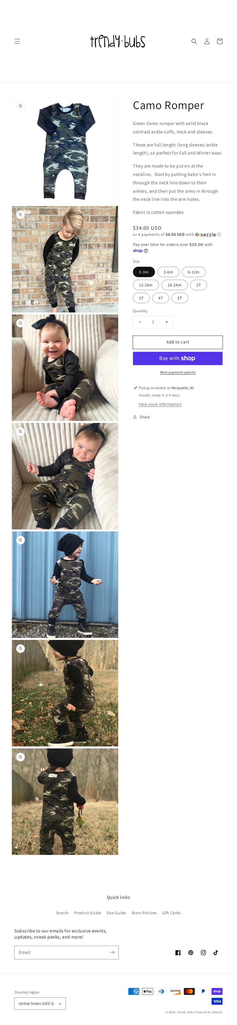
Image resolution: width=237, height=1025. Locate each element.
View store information (160, 404)
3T (141, 298)
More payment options (178, 372)
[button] (17, 41)
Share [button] (145, 416)
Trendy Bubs (185, 1012)
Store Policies (144, 912)
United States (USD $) (36, 1003)
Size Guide (116, 912)
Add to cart (177, 342)
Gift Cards (171, 912)
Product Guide (87, 912)
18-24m (175, 285)
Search (62, 912)
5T (179, 298)
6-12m (194, 272)
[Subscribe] (112, 952)
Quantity (140, 310)
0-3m (144, 272)
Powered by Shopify (209, 1012)
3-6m (168, 272)
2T (198, 285)
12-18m (146, 285)
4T (160, 298)
